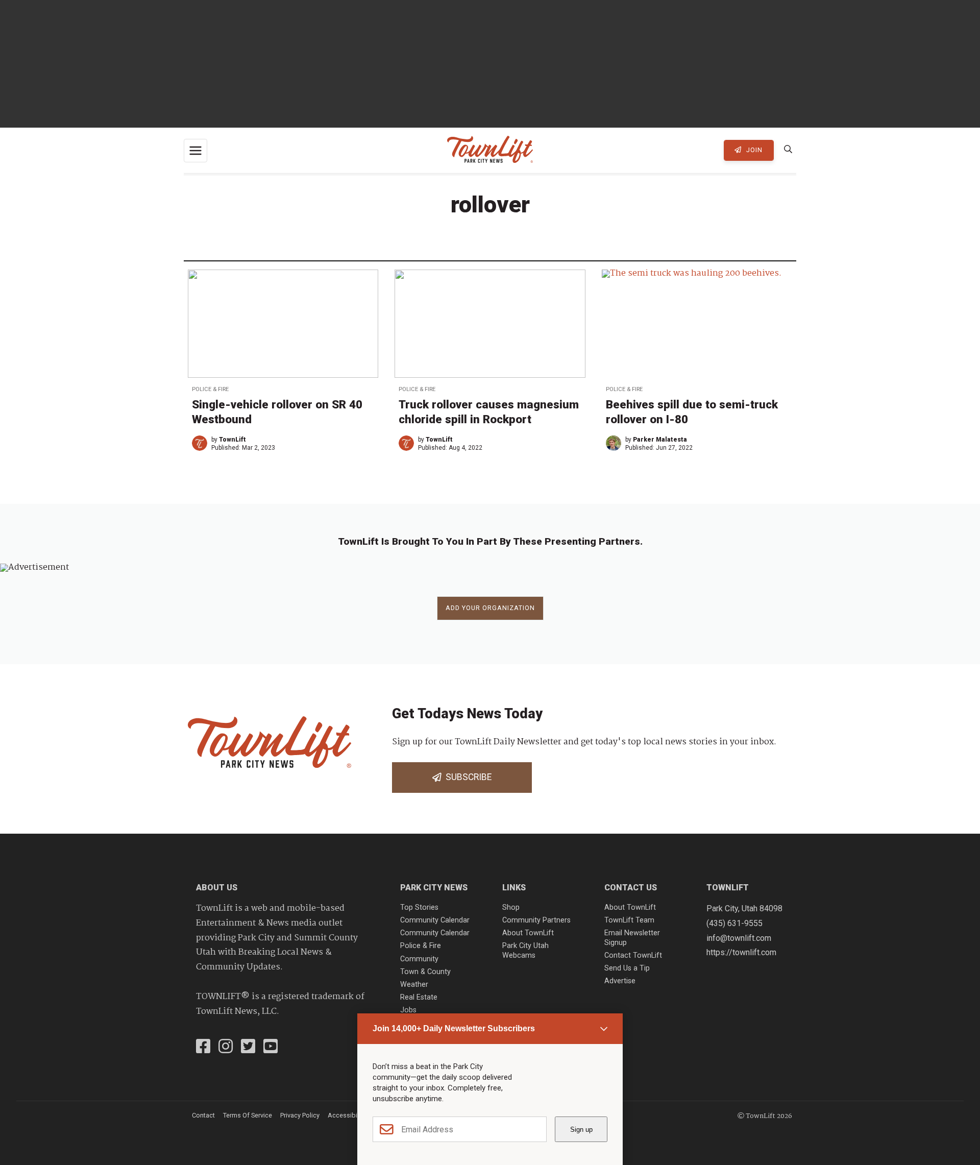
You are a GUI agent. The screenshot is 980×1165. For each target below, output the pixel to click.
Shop (511, 907)
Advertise (619, 981)
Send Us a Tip (627, 968)
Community (419, 959)
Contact (203, 1115)
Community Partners (536, 920)
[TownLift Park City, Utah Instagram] (225, 1047)
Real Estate (418, 997)
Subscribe (467, 777)
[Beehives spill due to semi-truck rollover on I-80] (697, 323)
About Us (216, 887)
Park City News (434, 887)
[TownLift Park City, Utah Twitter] (248, 1047)
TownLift (232, 439)
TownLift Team (629, 920)
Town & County (425, 971)
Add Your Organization (490, 608)
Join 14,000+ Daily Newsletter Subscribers (454, 1028)
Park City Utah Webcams (525, 950)
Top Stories (419, 907)
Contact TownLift (633, 955)
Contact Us (630, 887)
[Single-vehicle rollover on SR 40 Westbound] (283, 323)
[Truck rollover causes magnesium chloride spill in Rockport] (490, 323)
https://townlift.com (741, 952)
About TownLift (528, 933)
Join (753, 150)
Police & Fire (210, 389)
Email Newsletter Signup (632, 938)
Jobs (408, 1010)
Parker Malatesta (660, 439)
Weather (414, 984)
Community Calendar (435, 920)
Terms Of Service (247, 1115)
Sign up (581, 1129)
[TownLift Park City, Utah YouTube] (270, 1047)
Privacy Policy (300, 1115)
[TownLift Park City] (490, 150)
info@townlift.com (738, 938)
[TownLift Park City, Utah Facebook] (203, 1047)
